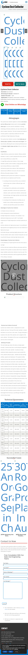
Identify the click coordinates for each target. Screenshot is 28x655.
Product (10, 9)
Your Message (6, 581)
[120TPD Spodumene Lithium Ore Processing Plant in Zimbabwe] (21, 464)
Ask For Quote (20, 84)
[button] (26, 2)
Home (14, 9)
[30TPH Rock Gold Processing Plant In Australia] (7, 496)
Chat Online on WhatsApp (15, 104)
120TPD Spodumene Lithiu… (21, 471)
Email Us (8, 84)
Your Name (5, 563)
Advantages (4, 110)
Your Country (6, 576)
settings (16, 649)
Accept (5, 651)
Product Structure (10, 110)
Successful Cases (24, 110)
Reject (11, 651)
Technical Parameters (17, 111)
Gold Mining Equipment (14, 2)
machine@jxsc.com (9, 635)
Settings (16, 651)
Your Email (6, 567)
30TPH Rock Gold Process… (7, 535)
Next (26, 31)
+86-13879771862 (7, 634)
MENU (3, 2)
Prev (2, 31)
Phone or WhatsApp (8, 572)
